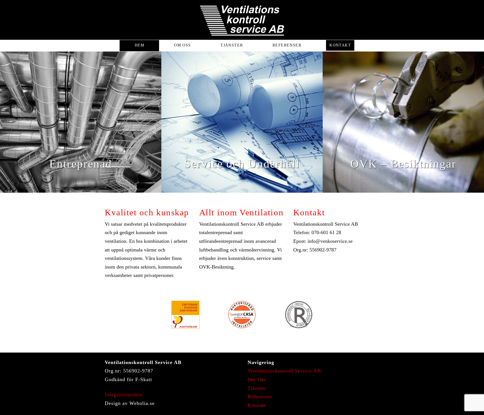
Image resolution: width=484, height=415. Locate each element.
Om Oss (257, 379)
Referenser (260, 396)
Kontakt (257, 405)
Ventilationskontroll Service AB (284, 371)
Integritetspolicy (124, 394)
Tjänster (257, 388)
